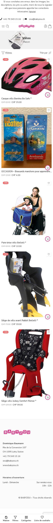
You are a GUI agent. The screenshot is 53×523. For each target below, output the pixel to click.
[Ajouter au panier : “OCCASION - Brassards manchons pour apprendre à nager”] (47, 167)
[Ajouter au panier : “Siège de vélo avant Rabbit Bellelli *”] (47, 316)
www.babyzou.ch (11, 465)
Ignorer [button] (32, 11)
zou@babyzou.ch (37, 19)
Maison (26, 41)
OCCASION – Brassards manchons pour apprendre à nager (26, 171)
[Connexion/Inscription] (45, 26)
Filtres (8, 52)
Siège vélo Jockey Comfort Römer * (18, 401)
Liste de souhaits (42, 520)
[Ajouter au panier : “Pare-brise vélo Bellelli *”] (47, 239)
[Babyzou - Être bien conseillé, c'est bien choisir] (26, 26)
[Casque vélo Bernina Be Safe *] (26, 76)
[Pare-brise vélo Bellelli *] (26, 209)
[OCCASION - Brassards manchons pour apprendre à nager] (26, 137)
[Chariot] (50, 26)
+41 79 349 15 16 (12, 19)
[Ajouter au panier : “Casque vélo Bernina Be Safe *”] (47, 94)
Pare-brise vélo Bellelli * (13, 242)
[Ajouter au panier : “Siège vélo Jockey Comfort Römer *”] (47, 397)
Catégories (26, 520)
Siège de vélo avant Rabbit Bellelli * (19, 320)
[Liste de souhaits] (49, 59)
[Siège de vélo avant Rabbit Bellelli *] (26, 284)
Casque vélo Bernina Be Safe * (16, 98)
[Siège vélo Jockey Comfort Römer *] (26, 363)
